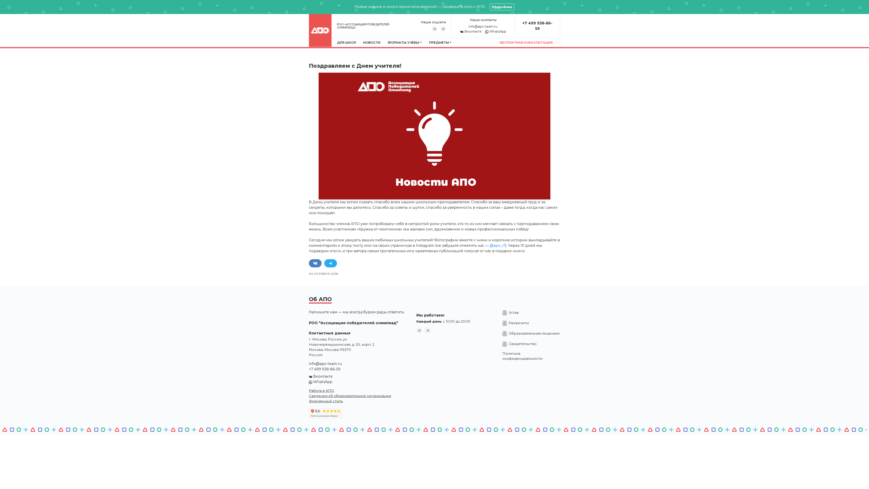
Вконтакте (472, 31)
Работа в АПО (321, 390)
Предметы (439, 43)
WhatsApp (497, 31)
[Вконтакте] (434, 29)
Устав (514, 312)
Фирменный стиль (326, 401)
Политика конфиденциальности (522, 356)
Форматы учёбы (403, 43)
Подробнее (502, 7)
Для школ (346, 43)
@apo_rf (497, 245)
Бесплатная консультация (526, 43)
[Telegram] (443, 29)
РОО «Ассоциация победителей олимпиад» (363, 26)
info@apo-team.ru (483, 26)
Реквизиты (519, 323)
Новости (371, 43)
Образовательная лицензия (534, 333)
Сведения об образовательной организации (350, 396)
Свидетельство (523, 344)
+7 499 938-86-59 (324, 369)
